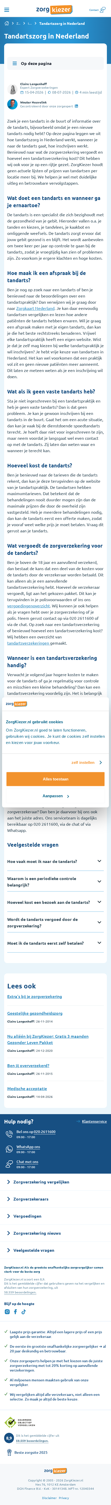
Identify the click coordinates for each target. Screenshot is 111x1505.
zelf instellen (83, 762)
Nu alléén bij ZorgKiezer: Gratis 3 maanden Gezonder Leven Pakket (48, 1039)
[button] (27, 1162)
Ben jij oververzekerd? (28, 1065)
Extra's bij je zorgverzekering (34, 996)
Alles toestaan (55, 779)
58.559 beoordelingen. (20, 1292)
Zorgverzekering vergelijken (19, 23)
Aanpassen (53, 796)
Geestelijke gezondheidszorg (34, 1013)
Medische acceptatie (27, 1088)
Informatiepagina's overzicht (30, 23)
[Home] (6, 23)
